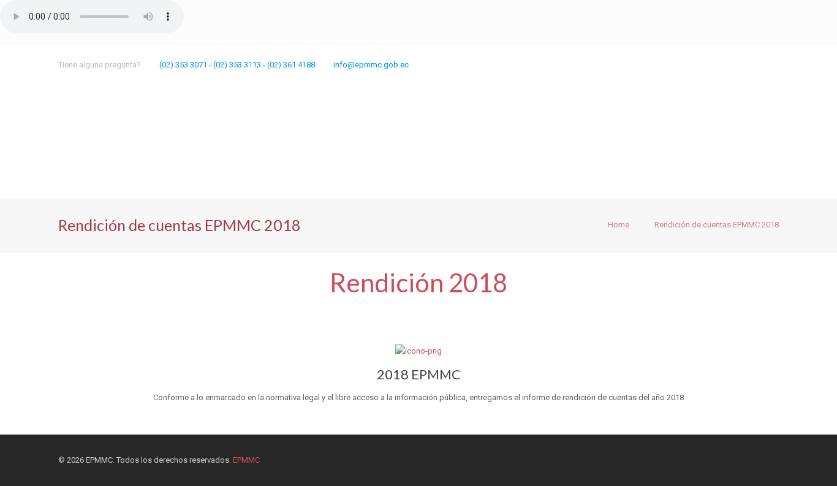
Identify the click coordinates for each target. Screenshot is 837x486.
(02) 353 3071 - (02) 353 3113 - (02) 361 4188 (237, 64)
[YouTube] (722, 64)
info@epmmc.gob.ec (371, 64)
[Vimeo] (706, 64)
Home (618, 224)
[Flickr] (739, 64)
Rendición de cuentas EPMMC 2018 (716, 224)
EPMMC (246, 460)
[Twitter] (689, 64)
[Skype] (656, 64)
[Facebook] (673, 64)
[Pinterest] (772, 64)
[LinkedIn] (755, 64)
